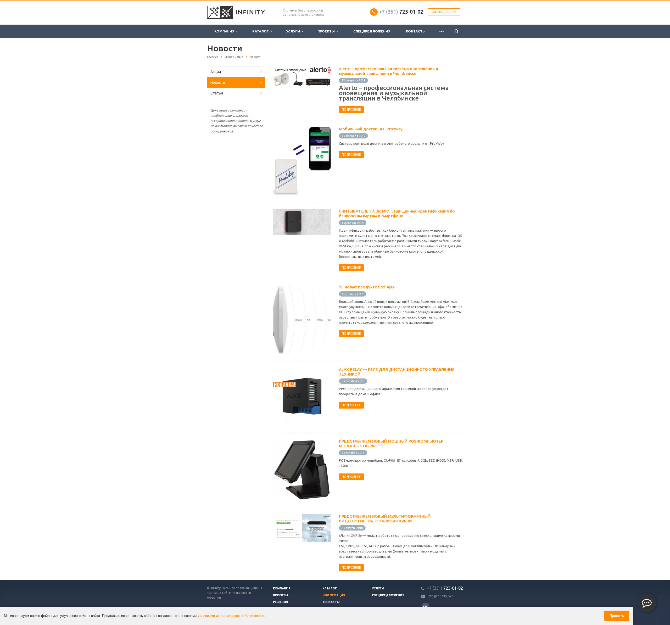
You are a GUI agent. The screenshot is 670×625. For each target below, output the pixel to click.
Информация (333, 595)
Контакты (416, 31)
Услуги (294, 31)
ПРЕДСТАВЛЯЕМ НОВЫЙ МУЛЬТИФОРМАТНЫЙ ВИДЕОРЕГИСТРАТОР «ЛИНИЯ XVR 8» (385, 518)
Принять (617, 616)
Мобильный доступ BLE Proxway (371, 129)
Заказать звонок (444, 11)
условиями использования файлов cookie (231, 616)
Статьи (216, 93)
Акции (215, 72)
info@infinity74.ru (441, 596)
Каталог (261, 31)
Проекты (326, 31)
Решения (280, 602)
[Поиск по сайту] (456, 31)
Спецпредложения (371, 31)
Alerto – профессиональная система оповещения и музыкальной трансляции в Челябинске (388, 71)
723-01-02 (401, 11)
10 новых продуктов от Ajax (366, 287)
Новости (217, 82)
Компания (225, 31)
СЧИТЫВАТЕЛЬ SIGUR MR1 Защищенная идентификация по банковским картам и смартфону (397, 213)
